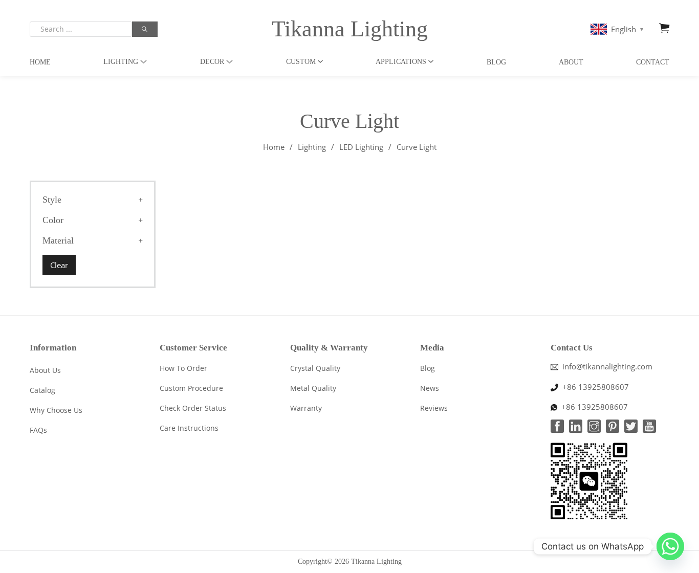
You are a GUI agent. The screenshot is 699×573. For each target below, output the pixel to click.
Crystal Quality (315, 368)
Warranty (306, 408)
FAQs (38, 430)
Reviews (434, 408)
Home (40, 62)
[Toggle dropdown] (143, 61)
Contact (652, 62)
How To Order (183, 368)
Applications (401, 61)
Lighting (120, 61)
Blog (496, 62)
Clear (59, 265)
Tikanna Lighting (350, 28)
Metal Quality (313, 388)
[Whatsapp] (670, 546)
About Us (45, 370)
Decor (212, 61)
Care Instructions (189, 428)
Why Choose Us (56, 410)
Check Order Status (193, 408)
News (429, 388)
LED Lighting (361, 147)
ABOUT (571, 62)
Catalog (42, 390)
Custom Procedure (191, 388)
